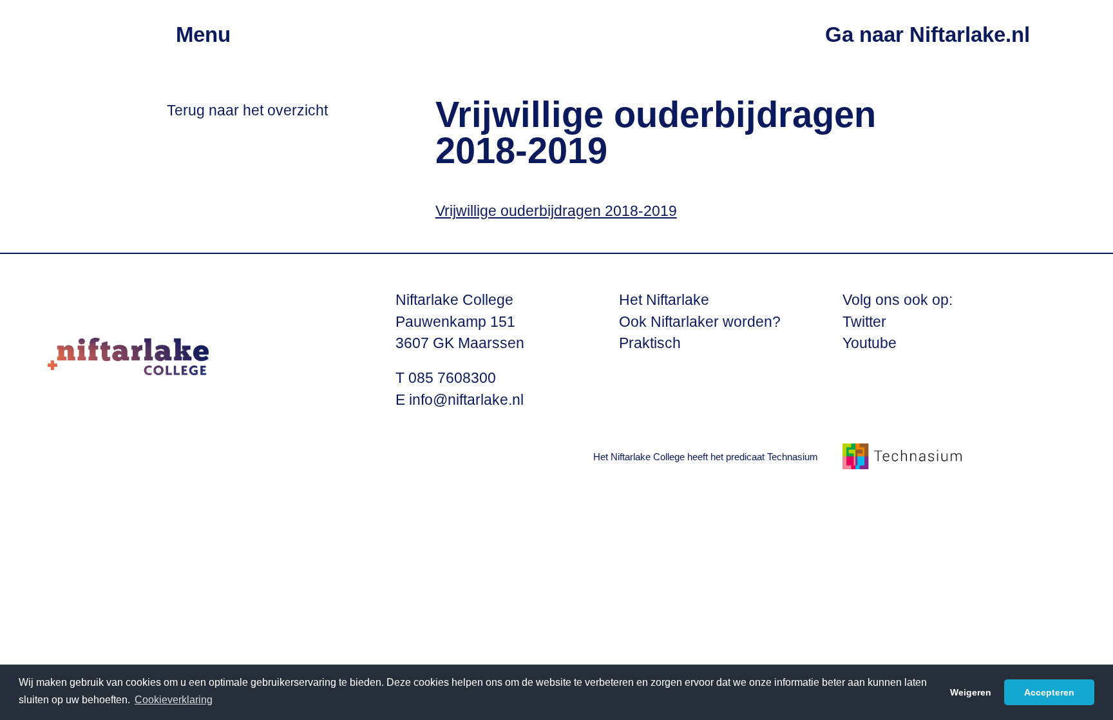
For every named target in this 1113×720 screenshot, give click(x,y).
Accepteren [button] (1049, 692)
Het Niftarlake (664, 300)
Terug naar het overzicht (247, 110)
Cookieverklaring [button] (174, 699)
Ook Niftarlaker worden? (700, 322)
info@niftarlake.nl (466, 400)
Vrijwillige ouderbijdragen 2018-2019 (556, 211)
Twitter (864, 322)
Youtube (869, 343)
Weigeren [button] (970, 692)
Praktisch (650, 343)
